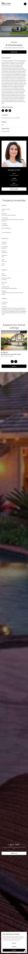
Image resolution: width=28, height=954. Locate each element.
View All (14, 366)
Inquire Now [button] (14, 52)
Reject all (14, 943)
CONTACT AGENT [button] (14, 189)
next (15, 361)
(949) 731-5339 (14, 180)
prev (12, 361)
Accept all (14, 950)
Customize (14, 946)
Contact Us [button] (14, 853)
